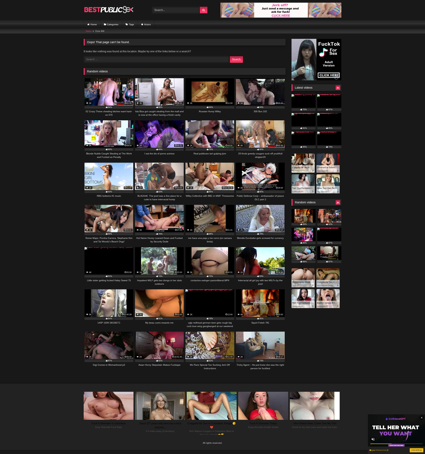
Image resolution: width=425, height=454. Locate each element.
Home (93, 24)
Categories (112, 24)
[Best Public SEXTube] (108, 10)
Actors (147, 24)
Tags (131, 24)
